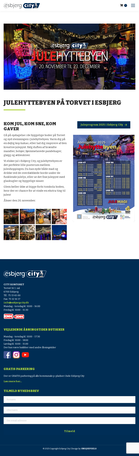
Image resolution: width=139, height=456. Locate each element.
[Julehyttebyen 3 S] (11, 216)
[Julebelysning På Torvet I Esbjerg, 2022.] (59, 232)
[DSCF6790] (11, 232)
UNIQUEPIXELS (88, 448)
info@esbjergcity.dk (16, 302)
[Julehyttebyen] (43, 232)
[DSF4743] (27, 232)
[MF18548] (59, 216)
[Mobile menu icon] (133, 5)
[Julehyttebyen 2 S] (27, 216)
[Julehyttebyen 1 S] (43, 216)
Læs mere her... (13, 381)
